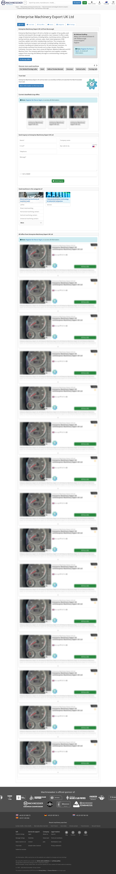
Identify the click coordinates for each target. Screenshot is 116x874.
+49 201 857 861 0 (53, 815)
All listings (71, 24)
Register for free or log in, (34, 100)
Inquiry (51, 24)
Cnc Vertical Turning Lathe (28, 69)
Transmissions (85, 826)
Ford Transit (54, 826)
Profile (22, 24)
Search (77, 3)
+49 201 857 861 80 (82, 815)
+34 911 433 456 (24, 818)
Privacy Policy (42, 870)
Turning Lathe (93, 69)
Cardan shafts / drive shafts (23, 826)
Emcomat (70, 69)
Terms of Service (52, 870)
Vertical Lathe (80, 69)
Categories (61, 24)
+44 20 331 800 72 (24, 815)
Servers (49, 205)
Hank (42, 69)
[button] (113, 2)
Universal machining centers (29, 219)
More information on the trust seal (31, 86)
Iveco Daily (63, 826)
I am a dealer (26, 174)
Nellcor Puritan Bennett (55, 69)
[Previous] (94, 65)
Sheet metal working (26, 208)
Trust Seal (31, 24)
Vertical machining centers (28, 215)
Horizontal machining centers (29, 212)
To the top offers (25, 59)
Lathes (22, 205)
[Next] (96, 65)
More (22, 223)
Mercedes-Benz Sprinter (41, 826)
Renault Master (96, 826)
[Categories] (25, 2)
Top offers (41, 24)
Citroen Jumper (73, 826)
